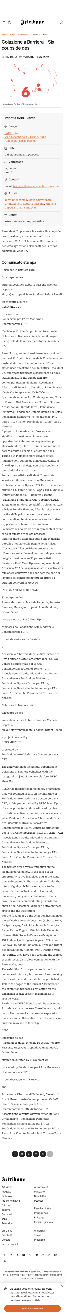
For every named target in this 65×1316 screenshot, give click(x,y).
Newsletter (40, 1196)
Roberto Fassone (33, 203)
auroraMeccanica (15, 199)
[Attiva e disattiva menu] (3, 22)
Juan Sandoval (26, 207)
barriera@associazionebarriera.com (36, 186)
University (39, 1230)
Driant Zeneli (12, 203)
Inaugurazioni (41, 1213)
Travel (37, 1235)
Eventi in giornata (43, 1222)
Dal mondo (7, 1214)
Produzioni (39, 1239)
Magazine (39, 1191)
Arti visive (7, 1187)
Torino (34, 34)
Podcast (38, 1200)
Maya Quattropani (40, 199)
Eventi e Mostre (19, 34)
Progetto (6, 1191)
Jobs (4, 1218)
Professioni (8, 1196)
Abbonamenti (41, 1187)
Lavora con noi (10, 1244)
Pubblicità (7, 1235)
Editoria (6, 1205)
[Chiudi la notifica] (62, 1285)
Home (5, 34)
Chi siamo (7, 1230)
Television (7, 1223)
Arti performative (11, 1200)
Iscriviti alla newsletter (33, 1308)
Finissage (39, 1217)
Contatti (6, 1239)
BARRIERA (11, 57)
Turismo (6, 1209)
